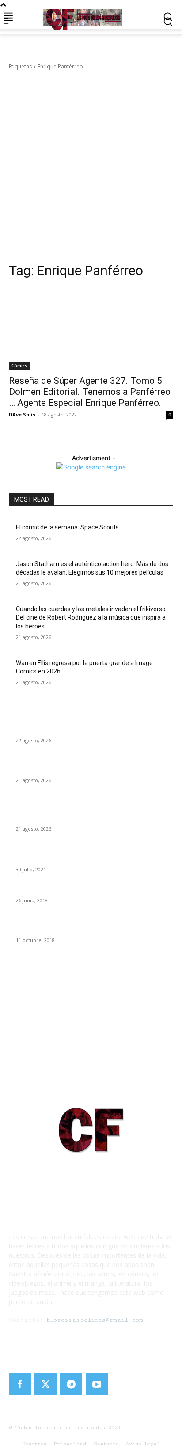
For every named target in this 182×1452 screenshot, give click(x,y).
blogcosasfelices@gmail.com (94, 1319)
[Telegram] (71, 1384)
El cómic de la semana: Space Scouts (67, 527)
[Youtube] (97, 1384)
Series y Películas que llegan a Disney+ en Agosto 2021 (92, 858)
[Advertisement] (91, 166)
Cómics (19, 366)
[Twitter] (45, 1384)
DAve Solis (22, 414)
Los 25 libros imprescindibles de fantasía (72, 889)
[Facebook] (20, 1384)
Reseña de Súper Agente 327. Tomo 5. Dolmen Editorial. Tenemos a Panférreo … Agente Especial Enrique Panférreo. (90, 391)
